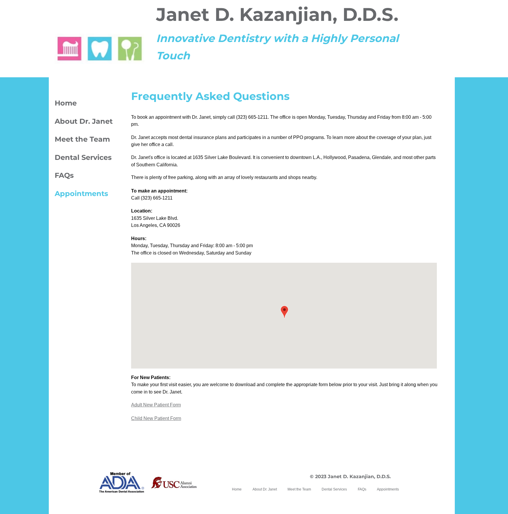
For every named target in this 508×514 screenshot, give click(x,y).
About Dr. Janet (84, 121)
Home (66, 103)
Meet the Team (82, 139)
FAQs (64, 175)
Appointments (81, 193)
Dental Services (83, 157)
